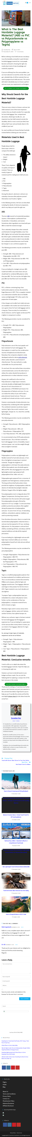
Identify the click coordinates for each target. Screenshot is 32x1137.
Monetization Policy (8, 1101)
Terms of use (19, 1132)
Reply (22, 927)
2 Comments (20, 51)
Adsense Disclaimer (8, 1103)
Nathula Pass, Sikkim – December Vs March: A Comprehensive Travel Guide (16, 842)
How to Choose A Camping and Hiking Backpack (16, 791)
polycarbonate (22, 357)
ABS (8, 216)
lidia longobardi (6, 927)
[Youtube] (17, 1068)
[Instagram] (8, 1068)
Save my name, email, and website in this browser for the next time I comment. (14, 993)
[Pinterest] (13, 1068)
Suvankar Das (7, 49)
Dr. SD (3, 944)
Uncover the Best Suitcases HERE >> (16, 684)
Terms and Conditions (9, 1094)
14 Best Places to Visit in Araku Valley (10, 1045)
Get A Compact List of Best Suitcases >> (16, 88)
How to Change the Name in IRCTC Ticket (16, 914)
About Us (5, 1091)
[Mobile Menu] (29, 2)
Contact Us (6, 1098)
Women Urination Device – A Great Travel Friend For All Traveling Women (16, 816)
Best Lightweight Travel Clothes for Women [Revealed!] (16, 866)
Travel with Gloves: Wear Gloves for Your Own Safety (16, 890)
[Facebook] (4, 1068)
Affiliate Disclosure (8, 1106)
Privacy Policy (7, 1096)
